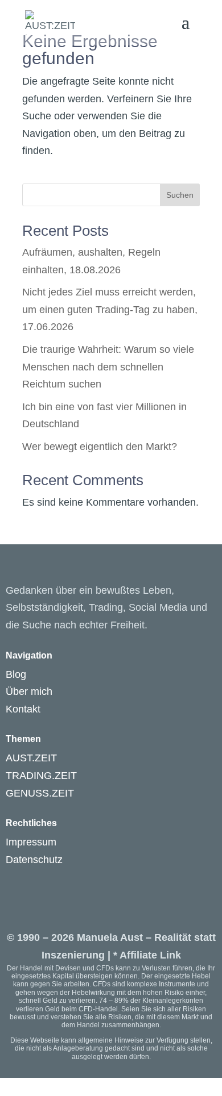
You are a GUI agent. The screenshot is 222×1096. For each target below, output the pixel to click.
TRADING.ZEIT (41, 775)
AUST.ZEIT (31, 758)
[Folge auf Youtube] (37, 881)
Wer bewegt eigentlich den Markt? (99, 446)
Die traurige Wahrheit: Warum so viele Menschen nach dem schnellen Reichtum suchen (108, 367)
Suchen (180, 194)
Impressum (31, 842)
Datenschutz (34, 859)
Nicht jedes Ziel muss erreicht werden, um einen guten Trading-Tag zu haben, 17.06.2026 (110, 309)
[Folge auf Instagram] (15, 881)
